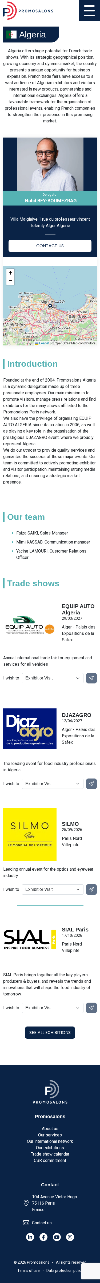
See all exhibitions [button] (50, 1032)
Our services (50, 1134)
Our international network (50, 1141)
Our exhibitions (50, 1147)
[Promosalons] (28, 10)
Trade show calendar (50, 1154)
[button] (10, 273)
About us (50, 1128)
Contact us (42, 1222)
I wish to (11, 678)
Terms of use (28, 1270)
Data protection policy (64, 1270)
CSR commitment (50, 1160)
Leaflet (43, 343)
